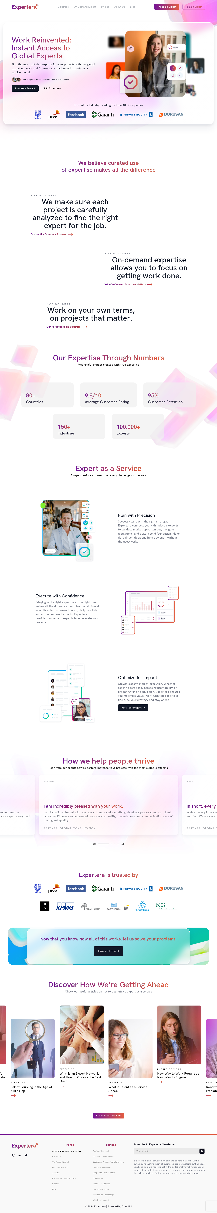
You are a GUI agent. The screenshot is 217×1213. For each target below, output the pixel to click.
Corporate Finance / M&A (104, 1173)
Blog (132, 6)
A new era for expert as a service (66, 1151)
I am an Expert (194, 6)
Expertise (63, 6)
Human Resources (101, 1189)
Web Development (101, 1200)
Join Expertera (52, 88)
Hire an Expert (108, 951)
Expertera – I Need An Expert (65, 1178)
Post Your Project (25, 88)
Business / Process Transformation (108, 1162)
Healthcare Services (101, 1184)
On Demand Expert (85, 6)
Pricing (105, 6)
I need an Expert (166, 6)
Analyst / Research (101, 1151)
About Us (119, 6)
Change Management (102, 1167)
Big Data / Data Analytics (103, 1156)
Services (56, 1184)
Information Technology (103, 1195)
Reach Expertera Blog (108, 1115)
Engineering (98, 1178)
